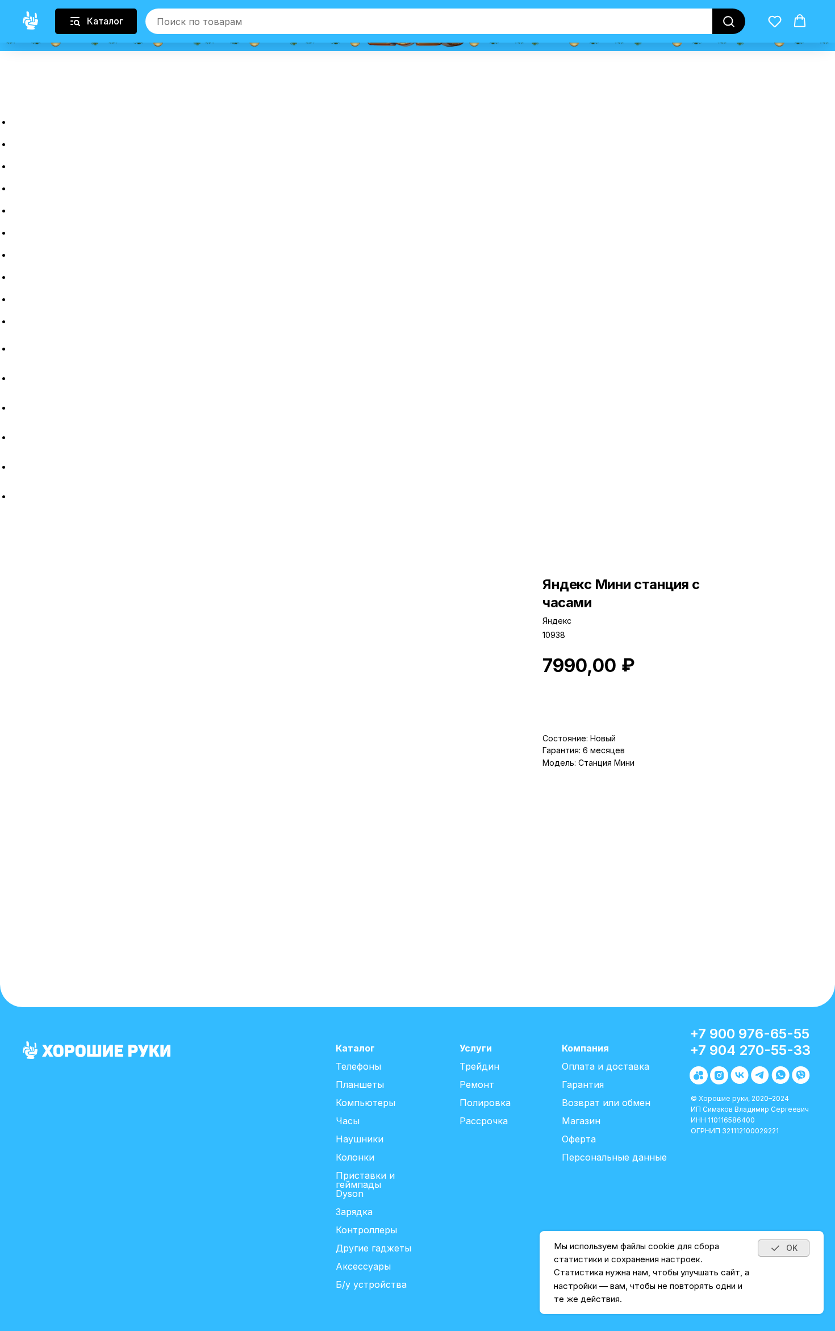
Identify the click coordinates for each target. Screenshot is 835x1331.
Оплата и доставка (94, 273)
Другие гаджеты (373, 1248)
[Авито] (19, 348)
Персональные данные (614, 1157)
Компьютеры (365, 1102)
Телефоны (358, 1066)
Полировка (59, 251)
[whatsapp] (19, 467)
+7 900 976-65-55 (749, 1033)
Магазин (581, 1120)
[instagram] (19, 378)
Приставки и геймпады (365, 1180)
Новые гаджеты (81, 141)
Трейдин (48, 207)
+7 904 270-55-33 (750, 1050)
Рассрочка (58, 185)
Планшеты (360, 1084)
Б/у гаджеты (66, 163)
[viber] (19, 496)
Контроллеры (366, 1230)
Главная (46, 118)
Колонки (355, 1157)
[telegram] (19, 437)
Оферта (579, 1139)
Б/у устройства (371, 1284)
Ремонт (44, 229)
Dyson (350, 1193)
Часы (348, 1120)
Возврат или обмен (96, 296)
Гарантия (583, 1084)
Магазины (54, 318)
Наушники (359, 1139)
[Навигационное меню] (6, 101)
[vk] (19, 407)
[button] (10, 90)
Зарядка (354, 1211)
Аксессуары (363, 1266)
